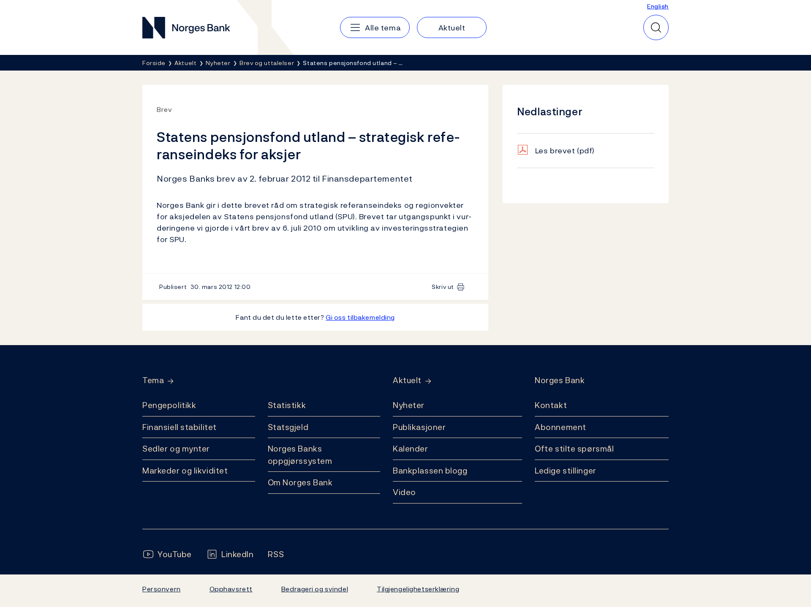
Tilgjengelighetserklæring (418, 589)
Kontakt (551, 405)
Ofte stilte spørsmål (574, 449)
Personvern (161, 589)
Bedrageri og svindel (314, 589)
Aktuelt (407, 380)
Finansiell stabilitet (179, 427)
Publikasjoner (419, 427)
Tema (153, 380)
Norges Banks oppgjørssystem (300, 455)
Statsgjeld (288, 427)
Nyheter (409, 405)
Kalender (410, 449)
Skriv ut (443, 286)
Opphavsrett (231, 589)
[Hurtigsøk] (656, 27)
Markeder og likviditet (185, 470)
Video (404, 492)
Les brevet (565, 150)
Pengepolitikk (169, 405)
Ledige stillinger (565, 470)
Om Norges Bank (300, 482)
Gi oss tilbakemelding (360, 317)
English (658, 6)
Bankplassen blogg (430, 470)
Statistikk (287, 405)
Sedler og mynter (176, 449)
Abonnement (560, 427)
